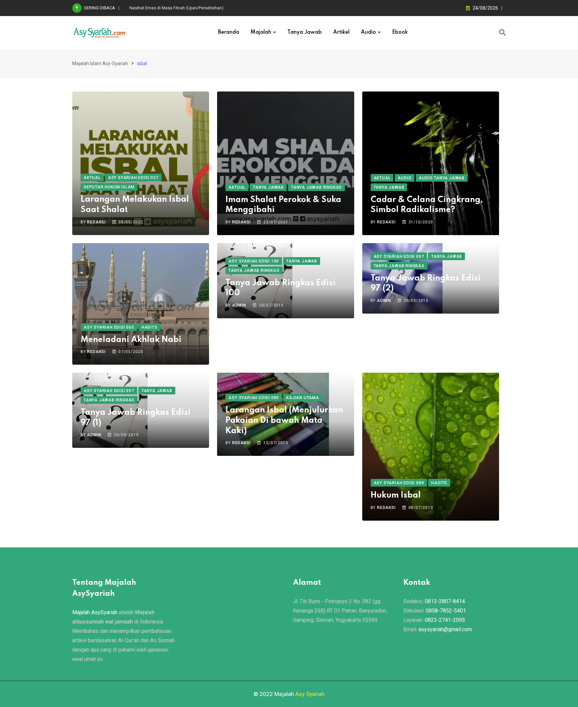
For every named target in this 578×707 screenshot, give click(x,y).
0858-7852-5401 (446, 610)
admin (239, 305)
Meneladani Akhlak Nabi (131, 340)
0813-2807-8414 (445, 601)
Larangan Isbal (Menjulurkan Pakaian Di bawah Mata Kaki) (284, 420)
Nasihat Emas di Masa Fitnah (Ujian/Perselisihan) (176, 7)
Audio (368, 32)
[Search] (502, 32)
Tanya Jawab (304, 32)
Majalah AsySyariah (94, 612)
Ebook (400, 32)
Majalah (261, 32)
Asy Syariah (309, 694)
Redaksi (96, 222)
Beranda (228, 32)
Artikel (341, 32)
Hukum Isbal (396, 495)
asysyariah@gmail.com (445, 629)
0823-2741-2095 (445, 620)
